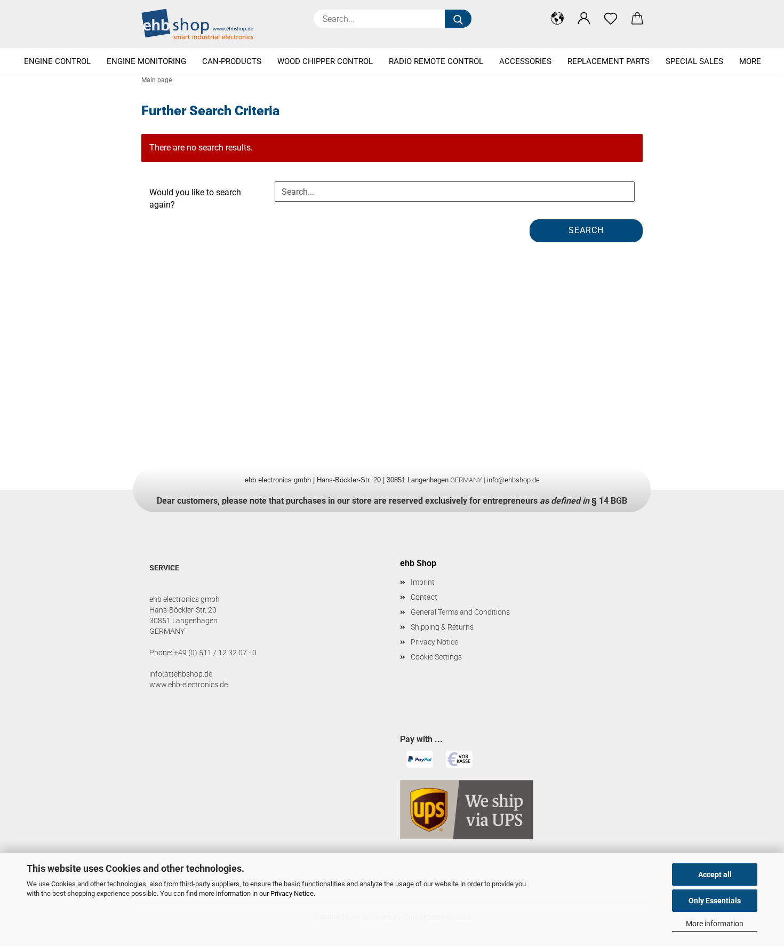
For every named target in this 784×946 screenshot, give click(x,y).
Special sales (694, 61)
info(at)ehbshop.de (180, 674)
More (750, 61)
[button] (557, 18)
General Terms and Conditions (460, 612)
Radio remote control (436, 61)
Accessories (525, 61)
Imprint (423, 582)
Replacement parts (608, 61)
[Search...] (458, 19)
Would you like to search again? (195, 198)
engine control (57, 61)
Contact (424, 597)
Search (586, 230)
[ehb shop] (201, 24)
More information (714, 923)
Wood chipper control (325, 61)
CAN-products (231, 61)
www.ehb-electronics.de (188, 684)
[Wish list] (610, 18)
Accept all (715, 874)
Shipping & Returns (442, 627)
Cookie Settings (436, 657)
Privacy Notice (292, 893)
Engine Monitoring (146, 61)
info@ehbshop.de (513, 480)
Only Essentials (715, 900)
